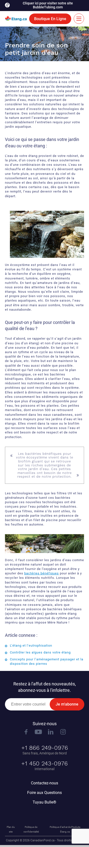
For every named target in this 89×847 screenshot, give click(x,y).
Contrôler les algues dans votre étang (40, 652)
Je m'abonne (67, 704)
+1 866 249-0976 (44, 747)
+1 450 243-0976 (44, 763)
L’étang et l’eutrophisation (31, 645)
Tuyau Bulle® (44, 802)
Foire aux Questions (44, 792)
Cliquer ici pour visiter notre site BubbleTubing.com (48, 5)
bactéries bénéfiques (41, 573)
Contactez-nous (44, 783)
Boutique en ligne (50, 18)
